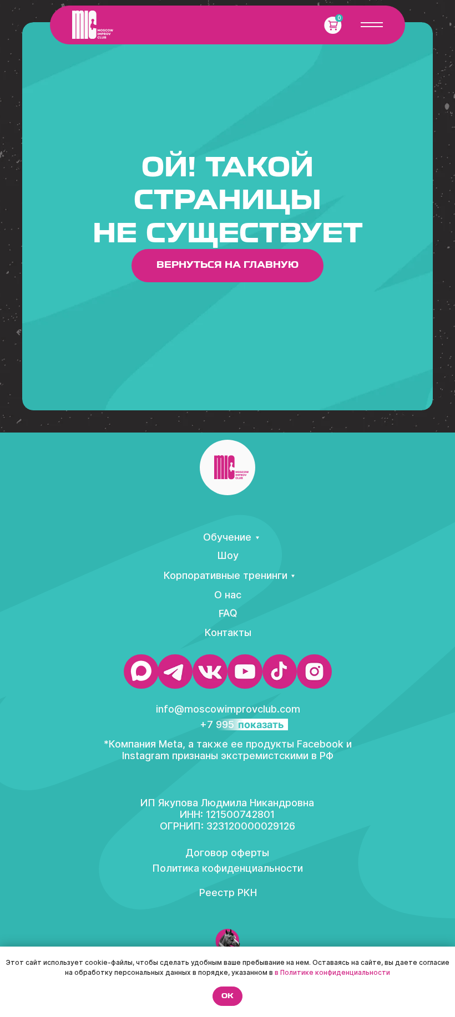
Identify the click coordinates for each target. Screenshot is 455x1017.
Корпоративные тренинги (225, 575)
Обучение (227, 537)
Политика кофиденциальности (227, 868)
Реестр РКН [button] (228, 892)
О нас (227, 595)
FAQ (227, 613)
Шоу (228, 555)
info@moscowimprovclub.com (228, 709)
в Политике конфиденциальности (332, 972)
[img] (92, 25)
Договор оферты (227, 852)
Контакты (228, 632)
